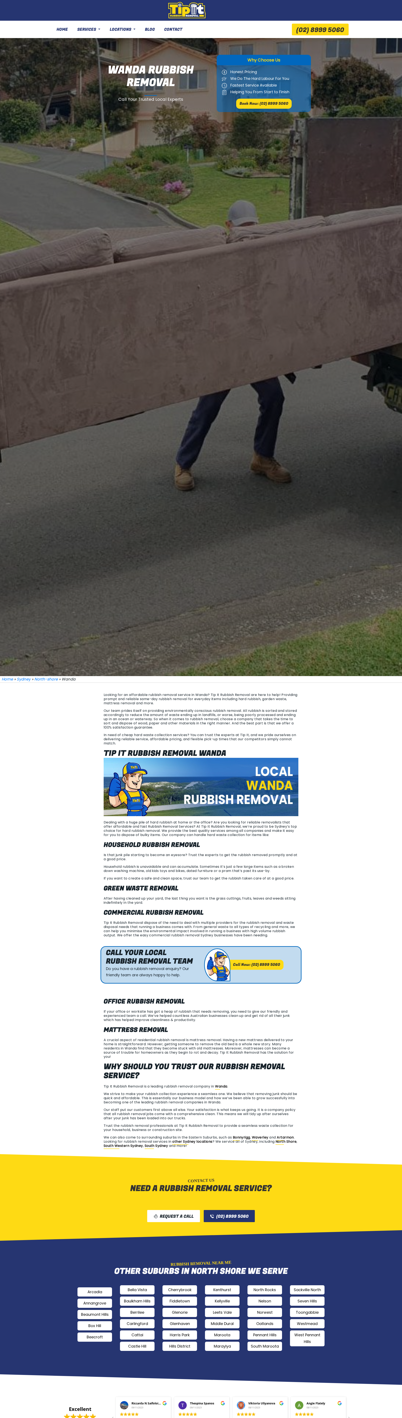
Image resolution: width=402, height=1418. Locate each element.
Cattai (137, 1335)
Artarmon (285, 1137)
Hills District (179, 1346)
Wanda (221, 1086)
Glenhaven (180, 1323)
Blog (150, 29)
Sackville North (307, 1289)
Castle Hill (137, 1346)
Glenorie (180, 1312)
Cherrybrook (180, 1289)
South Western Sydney (123, 1145)
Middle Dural (222, 1323)
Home (62, 29)
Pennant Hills (265, 1335)
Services (86, 29)
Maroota (222, 1335)
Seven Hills (307, 1301)
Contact (173, 29)
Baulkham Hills (137, 1301)
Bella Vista (137, 1289)
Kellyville (222, 1301)
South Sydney (156, 1145)
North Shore (286, 1141)
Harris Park (180, 1335)
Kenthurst (222, 1289)
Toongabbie (307, 1312)
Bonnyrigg (241, 1137)
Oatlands (264, 1323)
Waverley (260, 1137)
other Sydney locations (192, 1141)
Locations (120, 29)
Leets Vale (222, 1312)
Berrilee (137, 1312)
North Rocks (265, 1289)
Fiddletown (180, 1301)
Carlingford (137, 1323)
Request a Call (177, 1216)
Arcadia (95, 1291)
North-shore (46, 679)
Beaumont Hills (95, 1314)
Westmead (307, 1323)
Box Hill (94, 1325)
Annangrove (94, 1303)
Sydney (24, 679)
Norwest (265, 1312)
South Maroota (265, 1346)
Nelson (265, 1301)
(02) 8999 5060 (320, 30)
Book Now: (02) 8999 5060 (264, 103)
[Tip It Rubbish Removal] (187, 10)
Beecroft (95, 1337)
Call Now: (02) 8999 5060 (256, 964)
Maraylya (222, 1346)
